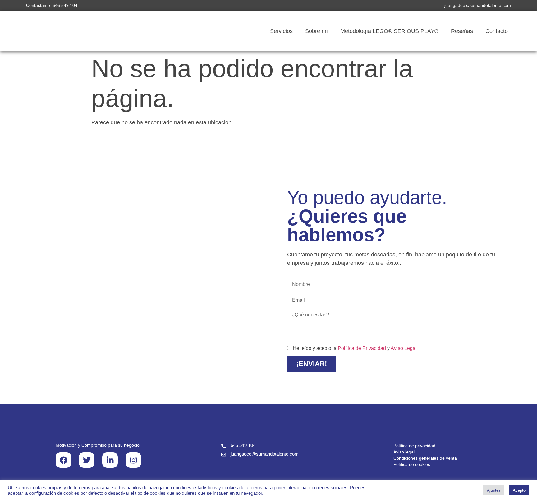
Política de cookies (411, 464)
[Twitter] (86, 460)
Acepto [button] (519, 490)
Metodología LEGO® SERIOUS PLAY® (389, 31)
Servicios (281, 31)
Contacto (496, 31)
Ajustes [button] (494, 490)
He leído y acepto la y (355, 348)
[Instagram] (133, 460)
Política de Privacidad (362, 348)
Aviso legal (404, 451)
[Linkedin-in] (110, 460)
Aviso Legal (404, 348)
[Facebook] (63, 460)
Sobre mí (316, 31)
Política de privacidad (414, 445)
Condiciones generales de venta (425, 458)
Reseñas (462, 31)
